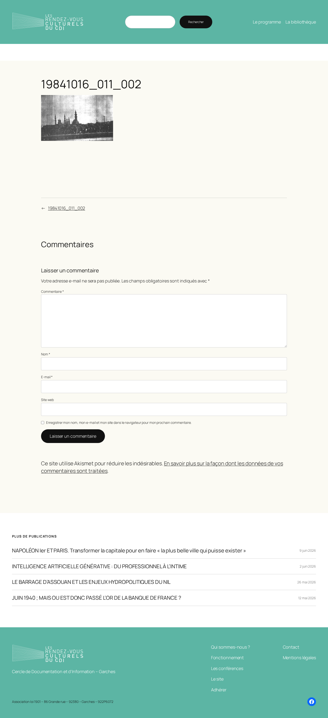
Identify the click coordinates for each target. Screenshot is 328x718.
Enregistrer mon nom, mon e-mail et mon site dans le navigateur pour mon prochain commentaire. (119, 422)
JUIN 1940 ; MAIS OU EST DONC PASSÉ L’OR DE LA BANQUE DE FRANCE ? (96, 598)
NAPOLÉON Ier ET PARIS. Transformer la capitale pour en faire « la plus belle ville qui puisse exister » (129, 551)
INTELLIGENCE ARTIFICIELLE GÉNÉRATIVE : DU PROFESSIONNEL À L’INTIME (99, 566)
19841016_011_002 (66, 208)
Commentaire (52, 291)
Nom (45, 354)
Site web (47, 399)
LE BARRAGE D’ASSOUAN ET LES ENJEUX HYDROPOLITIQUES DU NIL (91, 582)
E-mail (47, 377)
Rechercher (196, 22)
